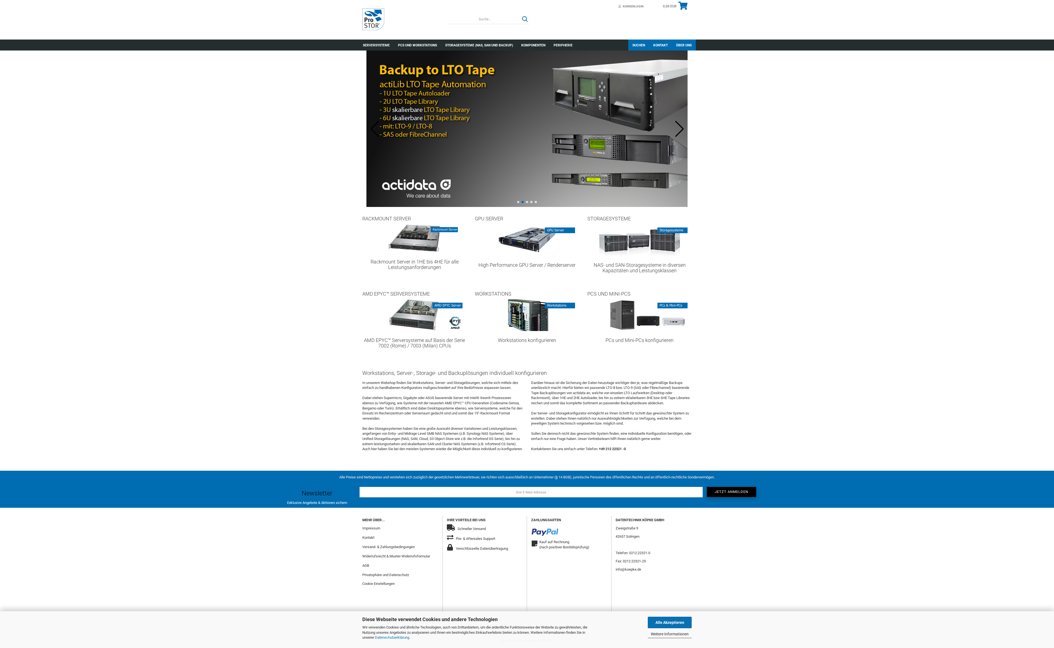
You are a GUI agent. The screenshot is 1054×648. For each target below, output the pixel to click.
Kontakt (660, 45)
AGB (365, 565)
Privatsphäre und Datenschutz (385, 575)
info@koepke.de (628, 569)
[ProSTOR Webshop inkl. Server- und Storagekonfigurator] (400, 19)
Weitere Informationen (670, 634)
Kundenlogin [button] (632, 6)
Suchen (638, 45)
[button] (518, 202)
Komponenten (533, 45)
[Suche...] (525, 19)
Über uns (684, 45)
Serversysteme (376, 45)
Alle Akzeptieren (669, 622)
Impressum (371, 528)
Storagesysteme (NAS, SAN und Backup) (479, 45)
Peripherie (563, 45)
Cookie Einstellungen (378, 584)
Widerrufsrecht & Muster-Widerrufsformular (396, 556)
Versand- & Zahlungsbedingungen (388, 547)
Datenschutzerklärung (392, 637)
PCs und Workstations (417, 45)
